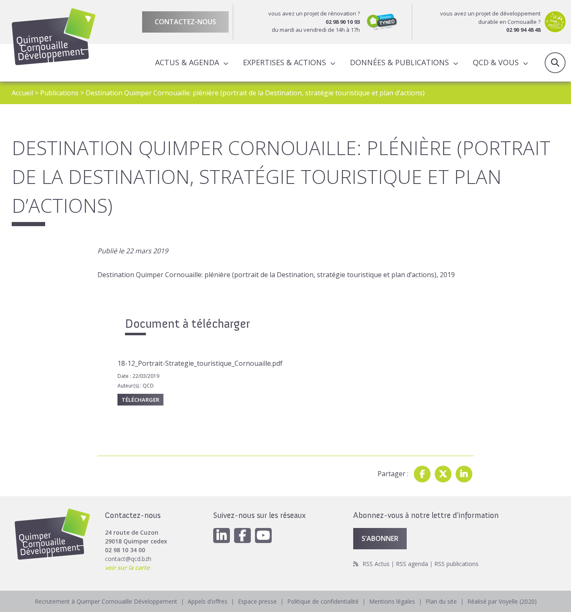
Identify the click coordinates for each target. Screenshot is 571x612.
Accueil (22, 92)
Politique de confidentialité (323, 601)
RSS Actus (376, 564)
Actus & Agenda (187, 62)
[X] (443, 474)
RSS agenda (412, 564)
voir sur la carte (127, 567)
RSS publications (456, 564)
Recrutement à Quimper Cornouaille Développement (106, 601)
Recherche (555, 62)
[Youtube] (263, 535)
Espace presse (257, 601)
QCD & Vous (496, 62)
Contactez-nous (185, 21)
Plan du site (441, 601)
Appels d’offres (207, 601)
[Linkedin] (464, 474)
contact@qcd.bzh (128, 559)
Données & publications (399, 62)
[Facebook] (422, 474)
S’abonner (380, 538)
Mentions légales (392, 601)
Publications (59, 92)
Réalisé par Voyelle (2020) (502, 601)
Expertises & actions (284, 62)
